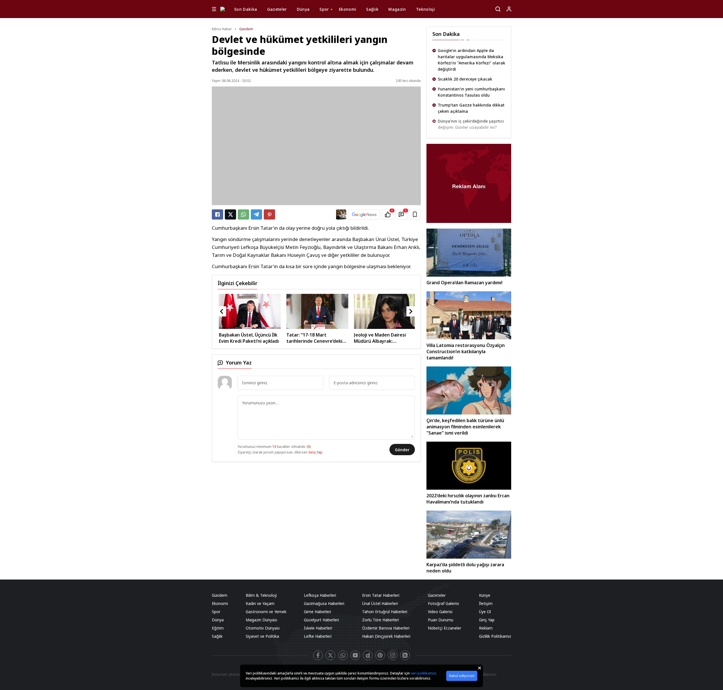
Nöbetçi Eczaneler (444, 628)
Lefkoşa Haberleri (320, 595)
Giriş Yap (315, 452)
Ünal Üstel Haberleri (380, 603)
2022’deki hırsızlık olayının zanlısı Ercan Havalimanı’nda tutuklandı (467, 498)
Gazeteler (277, 9)
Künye (484, 595)
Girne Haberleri (317, 611)
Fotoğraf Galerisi (443, 603)
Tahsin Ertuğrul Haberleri (384, 611)
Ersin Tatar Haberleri (380, 595)
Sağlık (372, 9)
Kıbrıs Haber (222, 29)
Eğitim (218, 628)
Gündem (246, 29)
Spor (324, 9)
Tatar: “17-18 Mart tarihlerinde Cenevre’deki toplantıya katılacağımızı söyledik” (305, 338)
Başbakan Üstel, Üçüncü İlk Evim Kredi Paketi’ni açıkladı (239, 338)
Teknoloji (425, 9)
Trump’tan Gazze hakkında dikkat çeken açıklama (471, 105)
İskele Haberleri (318, 628)
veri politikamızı (423, 673)
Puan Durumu (440, 619)
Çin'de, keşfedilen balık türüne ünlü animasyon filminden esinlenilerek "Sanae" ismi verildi (465, 426)
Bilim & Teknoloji (261, 595)
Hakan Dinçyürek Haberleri (386, 636)
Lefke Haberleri (318, 636)
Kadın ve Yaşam (260, 603)
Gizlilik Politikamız (495, 636)
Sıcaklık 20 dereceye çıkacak (465, 76)
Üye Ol (485, 611)
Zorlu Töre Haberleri (380, 619)
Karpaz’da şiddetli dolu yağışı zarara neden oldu (465, 567)
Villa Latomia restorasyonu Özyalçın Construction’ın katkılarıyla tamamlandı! (465, 351)
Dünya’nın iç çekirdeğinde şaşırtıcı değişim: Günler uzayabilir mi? (471, 121)
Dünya (303, 9)
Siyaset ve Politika (262, 636)
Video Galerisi (440, 611)
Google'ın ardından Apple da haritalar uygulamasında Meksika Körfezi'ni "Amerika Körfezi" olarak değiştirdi (471, 57)
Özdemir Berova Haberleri (386, 628)
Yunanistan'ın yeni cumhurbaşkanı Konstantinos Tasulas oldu (471, 89)
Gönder (402, 449)
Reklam (486, 628)
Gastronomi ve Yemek (266, 611)
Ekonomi (347, 9)
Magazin (397, 9)
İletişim (486, 603)
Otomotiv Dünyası (263, 628)
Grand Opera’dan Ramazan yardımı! (464, 282)
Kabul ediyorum (461, 675)
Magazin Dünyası (261, 619)
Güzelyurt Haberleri (321, 619)
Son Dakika (245, 9)
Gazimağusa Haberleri (324, 603)
